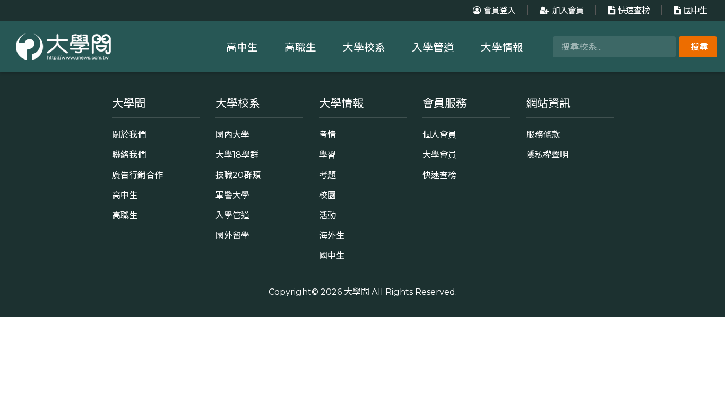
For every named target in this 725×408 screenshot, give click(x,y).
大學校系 (364, 47)
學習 (327, 154)
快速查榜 (634, 10)
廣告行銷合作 (137, 174)
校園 (327, 195)
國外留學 (232, 235)
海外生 (331, 235)
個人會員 (439, 134)
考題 (327, 174)
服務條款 (543, 134)
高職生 (300, 47)
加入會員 (568, 10)
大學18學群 (236, 154)
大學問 (356, 291)
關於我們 (129, 134)
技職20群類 (238, 174)
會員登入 (499, 10)
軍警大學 (232, 195)
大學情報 (502, 47)
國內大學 (232, 134)
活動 (327, 215)
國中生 (695, 10)
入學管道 (433, 47)
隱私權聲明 (547, 154)
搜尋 (700, 46)
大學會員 (439, 154)
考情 (327, 134)
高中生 (242, 47)
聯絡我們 (129, 154)
